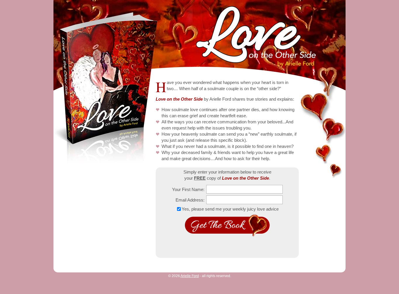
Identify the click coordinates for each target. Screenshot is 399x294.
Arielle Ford (190, 276)
